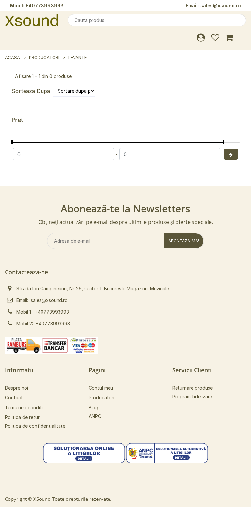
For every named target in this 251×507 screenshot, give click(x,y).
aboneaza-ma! (183, 240)
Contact (14, 397)
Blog (93, 407)
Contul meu (101, 388)
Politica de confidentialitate (35, 426)
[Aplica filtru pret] (231, 154)
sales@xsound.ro (220, 5)
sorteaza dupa (31, 91)
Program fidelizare (192, 396)
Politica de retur (22, 417)
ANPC (95, 416)
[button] (84, 452)
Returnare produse (192, 388)
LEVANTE (77, 57)
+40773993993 (44, 5)
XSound (42, 499)
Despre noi (16, 388)
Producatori (44, 57)
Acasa (12, 57)
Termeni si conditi (24, 407)
